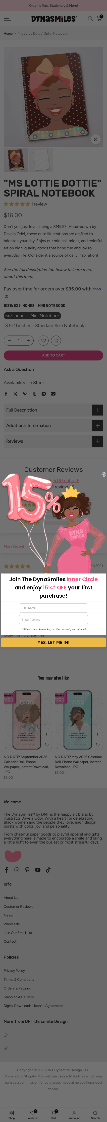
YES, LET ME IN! (53, 642)
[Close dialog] (104, 474)
